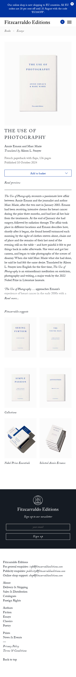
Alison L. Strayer (31, 151)
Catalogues (9, 596)
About (7, 583)
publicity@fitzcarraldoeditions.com (45, 571)
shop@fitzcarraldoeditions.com (46, 575)
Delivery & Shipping (15, 587)
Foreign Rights (12, 600)
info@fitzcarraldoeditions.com (46, 567)
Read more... (11, 298)
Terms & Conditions (15, 651)
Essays (20, 31)
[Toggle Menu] (69, 22)
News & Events (12, 637)
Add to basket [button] (38, 174)
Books (7, 31)
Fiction (7, 612)
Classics (8, 621)
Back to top (10, 659)
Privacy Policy (11, 646)
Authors (8, 608)
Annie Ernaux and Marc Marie (23, 146)
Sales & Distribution (15, 592)
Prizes (6, 633)
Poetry (7, 626)
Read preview (12, 183)
